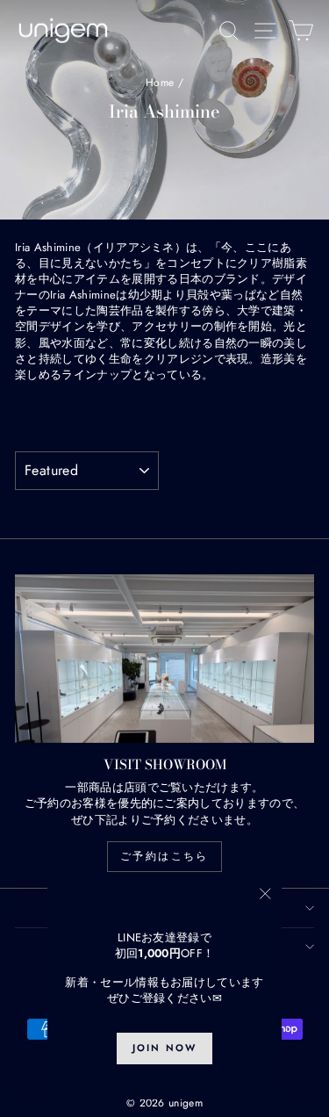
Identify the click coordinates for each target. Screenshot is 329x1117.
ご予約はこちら (164, 856)
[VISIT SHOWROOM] (164, 658)
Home (160, 82)
